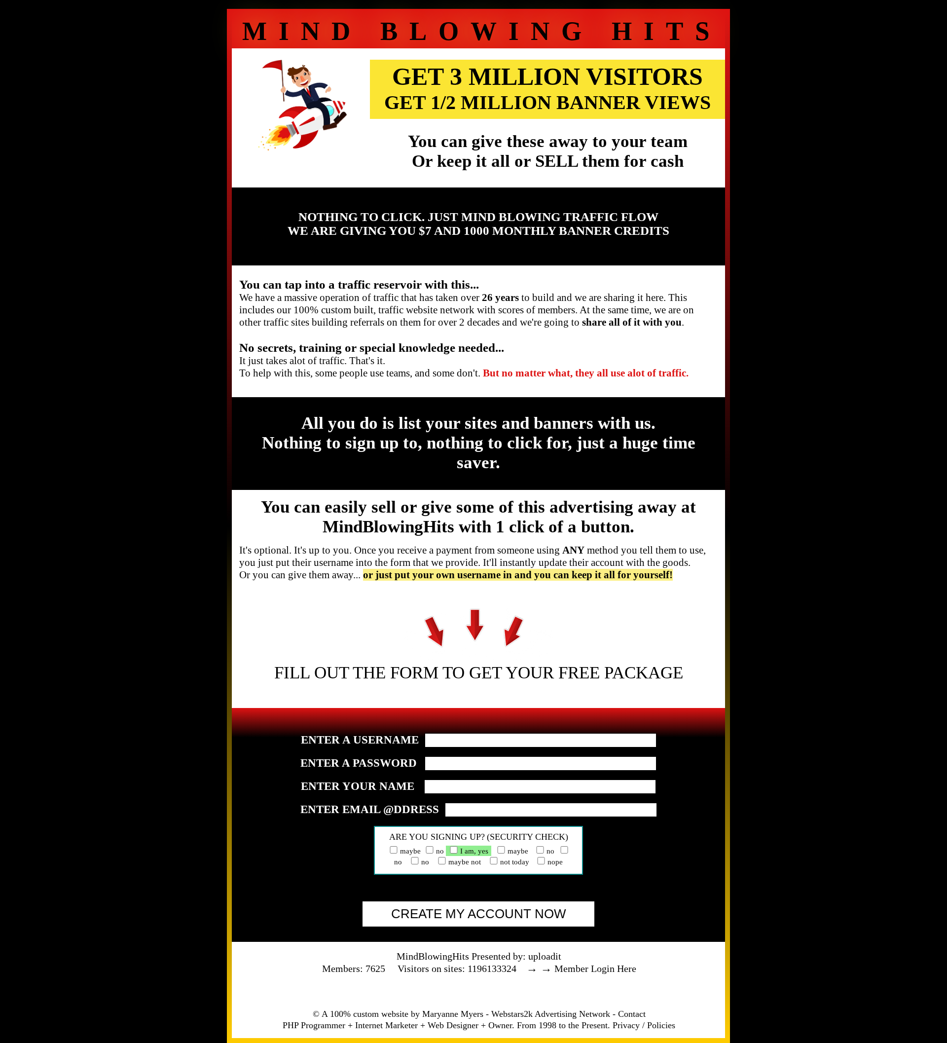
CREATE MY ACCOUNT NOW (478, 913)
